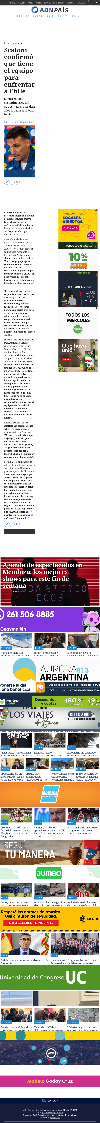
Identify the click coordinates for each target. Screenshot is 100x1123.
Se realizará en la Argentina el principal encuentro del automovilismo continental (49, 905)
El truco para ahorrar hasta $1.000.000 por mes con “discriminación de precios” (37, 779)
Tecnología (81, 2)
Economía (70, 2)
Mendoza (12, 2)
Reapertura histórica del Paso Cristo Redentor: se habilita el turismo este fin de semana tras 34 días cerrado (62, 781)
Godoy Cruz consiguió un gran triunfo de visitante (15, 904)
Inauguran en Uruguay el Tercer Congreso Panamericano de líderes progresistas (75, 961)
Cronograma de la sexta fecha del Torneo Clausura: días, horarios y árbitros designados (16, 832)
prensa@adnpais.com (52, 1112)
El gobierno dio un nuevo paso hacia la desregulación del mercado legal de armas (82, 755)
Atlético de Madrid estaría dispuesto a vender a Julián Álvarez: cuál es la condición (83, 905)
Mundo (30, 2)
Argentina (22, 2)
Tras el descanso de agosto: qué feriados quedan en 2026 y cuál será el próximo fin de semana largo (87, 779)
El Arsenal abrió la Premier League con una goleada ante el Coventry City (82, 830)
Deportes (47, 2)
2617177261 (55, 1117)
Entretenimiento (58, 2)
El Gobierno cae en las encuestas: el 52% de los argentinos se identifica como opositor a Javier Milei (12, 781)
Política (39, 2)
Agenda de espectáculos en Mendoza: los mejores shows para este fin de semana (42, 575)
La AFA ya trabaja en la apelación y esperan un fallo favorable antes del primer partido (49, 832)
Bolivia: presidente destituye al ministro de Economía (24, 961)
